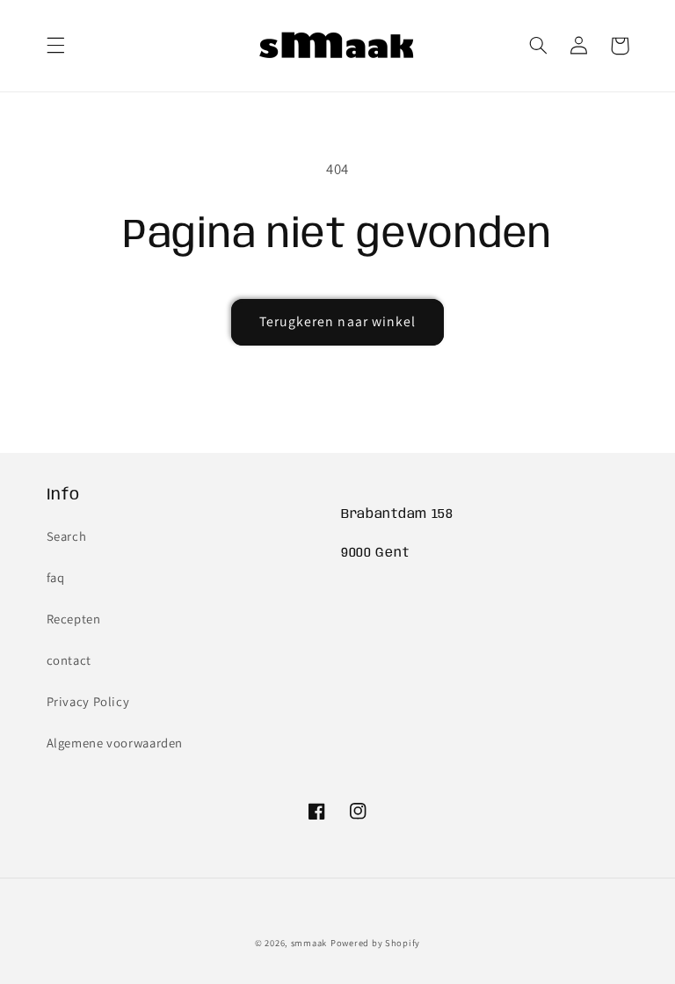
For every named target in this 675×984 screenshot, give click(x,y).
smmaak (309, 943)
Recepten (74, 618)
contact (69, 660)
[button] (55, 46)
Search (67, 536)
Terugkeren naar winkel (337, 321)
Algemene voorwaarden (115, 742)
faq (56, 577)
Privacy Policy (88, 701)
